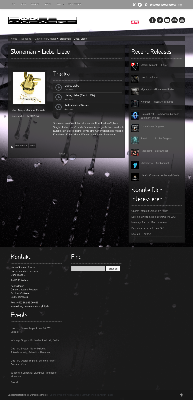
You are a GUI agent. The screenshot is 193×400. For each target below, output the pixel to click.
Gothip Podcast (74, 4)
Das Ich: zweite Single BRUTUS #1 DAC (153, 216)
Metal (53, 38)
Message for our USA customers (149, 222)
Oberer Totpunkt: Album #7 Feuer (149, 211)
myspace (167, 20)
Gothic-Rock (41, 38)
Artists (48, 4)
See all (14, 382)
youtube (182, 20)
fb (152, 20)
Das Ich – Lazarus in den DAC (147, 228)
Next (134, 4)
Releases (35, 4)
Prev (146, 4)
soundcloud (174, 20)
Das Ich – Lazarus (141, 234)
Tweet (62, 153)
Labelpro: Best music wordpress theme (28, 394)
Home (13, 4)
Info (59, 4)
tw (160, 20)
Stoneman (69, 89)
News (23, 4)
